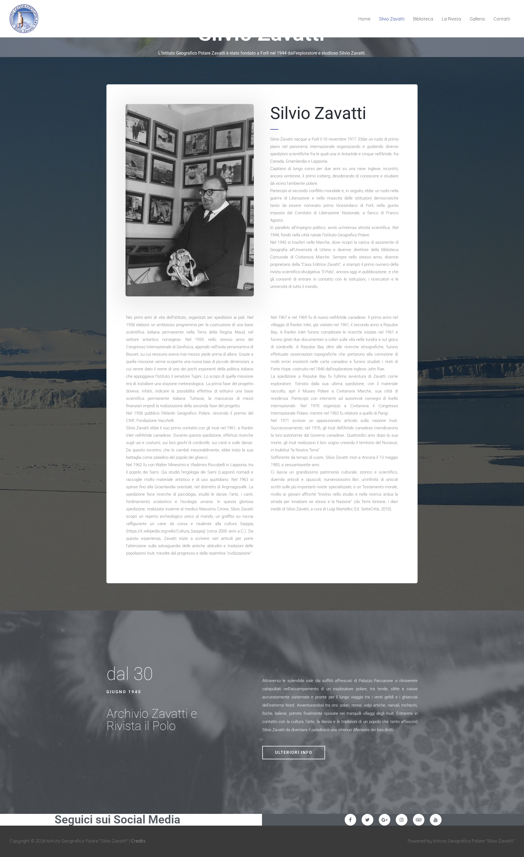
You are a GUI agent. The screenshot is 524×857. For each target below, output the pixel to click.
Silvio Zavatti (391, 19)
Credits (138, 841)
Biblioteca (423, 19)
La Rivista (451, 19)
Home (364, 19)
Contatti (501, 19)
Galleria (477, 19)
